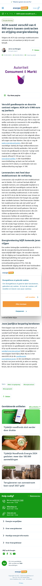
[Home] (3, 14)
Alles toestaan (21, 304)
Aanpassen (20, 311)
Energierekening (12, 14)
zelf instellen (30, 297)
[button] (11, 513)
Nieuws (8, 14)
